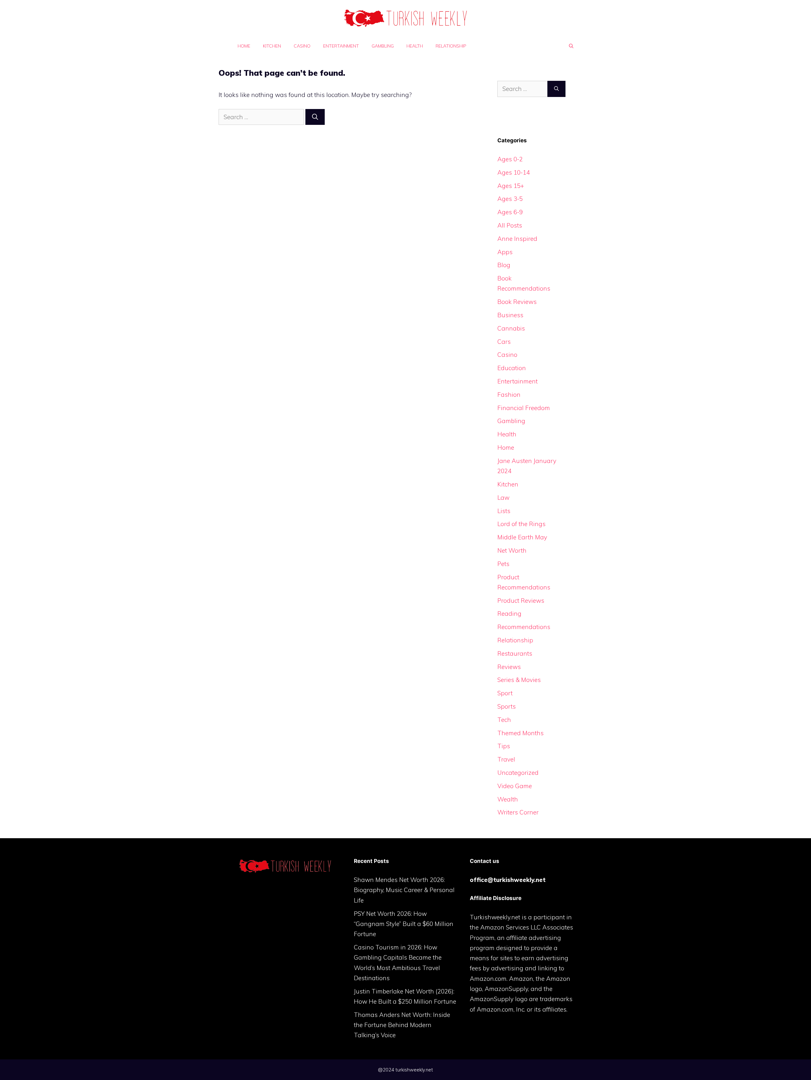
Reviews (509, 667)
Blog (503, 265)
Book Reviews (517, 301)
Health (414, 46)
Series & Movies (519, 680)
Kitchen (272, 46)
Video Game (514, 786)
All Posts (509, 225)
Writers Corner (518, 812)
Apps (505, 252)
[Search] (315, 117)
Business (510, 315)
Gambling (383, 46)
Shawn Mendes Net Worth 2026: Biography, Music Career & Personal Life (404, 890)
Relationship (451, 46)
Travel (506, 759)
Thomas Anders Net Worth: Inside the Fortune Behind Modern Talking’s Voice (402, 1025)
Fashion (508, 394)
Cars (504, 341)
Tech (504, 719)
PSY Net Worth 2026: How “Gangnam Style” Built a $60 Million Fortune (403, 924)
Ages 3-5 (510, 198)
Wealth (507, 799)
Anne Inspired (517, 238)
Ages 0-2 (510, 159)
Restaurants (514, 653)
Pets (503, 564)
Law (503, 497)
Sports (506, 706)
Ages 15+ (510, 186)
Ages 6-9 (510, 212)
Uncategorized (518, 772)
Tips (503, 746)
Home (244, 46)
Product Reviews (520, 600)
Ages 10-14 (513, 172)
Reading (509, 613)
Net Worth (512, 550)
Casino (302, 46)
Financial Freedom (523, 408)
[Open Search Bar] (571, 45)
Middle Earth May (522, 537)
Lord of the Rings (521, 524)
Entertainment (341, 46)
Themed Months (520, 733)
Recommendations (523, 627)
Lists (503, 511)
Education (511, 368)
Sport (505, 693)
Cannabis (511, 328)
